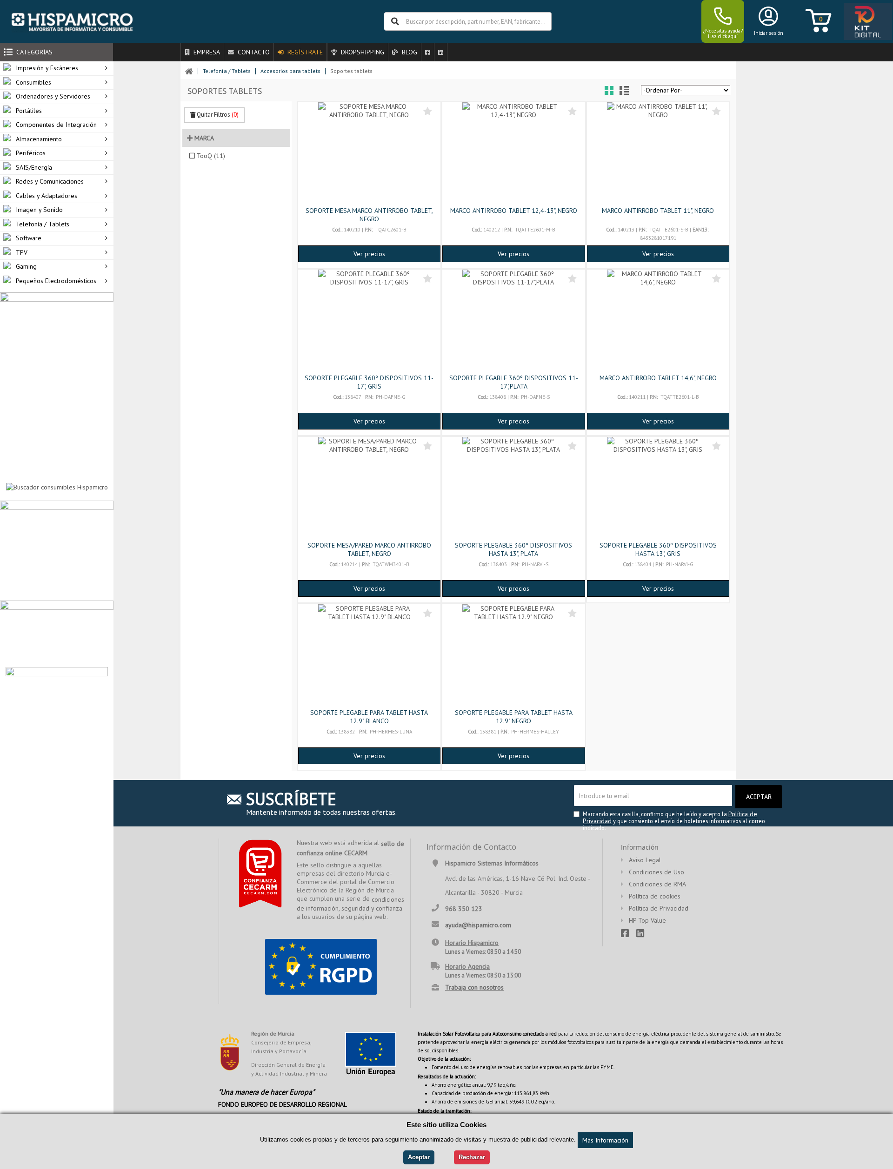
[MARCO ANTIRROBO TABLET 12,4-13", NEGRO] (513, 153)
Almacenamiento (39, 139)
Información (640, 847)
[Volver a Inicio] (189, 71)
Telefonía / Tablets (42, 224)
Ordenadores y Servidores (53, 96)
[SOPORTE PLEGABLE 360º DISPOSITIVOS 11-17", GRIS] (369, 321)
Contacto (253, 52)
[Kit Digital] (865, 22)
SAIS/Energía (34, 167)
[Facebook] (427, 52)
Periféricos (31, 153)
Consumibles (33, 82)
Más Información (605, 1140)
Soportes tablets (351, 70)
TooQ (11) (211, 156)
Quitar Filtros (217, 115)
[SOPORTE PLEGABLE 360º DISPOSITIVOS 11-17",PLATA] (513, 321)
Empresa (206, 52)
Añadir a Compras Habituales (427, 111)
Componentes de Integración (56, 124)
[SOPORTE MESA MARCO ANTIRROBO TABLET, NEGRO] (369, 153)
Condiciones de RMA (657, 884)
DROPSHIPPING (361, 52)
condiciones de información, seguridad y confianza (350, 904)
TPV (21, 252)
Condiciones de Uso (656, 872)
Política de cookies (654, 896)
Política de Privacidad (658, 908)
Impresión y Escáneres (47, 68)
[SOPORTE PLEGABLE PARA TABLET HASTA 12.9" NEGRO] (513, 655)
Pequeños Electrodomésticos (56, 281)
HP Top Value (647, 920)
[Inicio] (72, 21)
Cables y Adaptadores (46, 196)
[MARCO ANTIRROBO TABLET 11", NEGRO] (658, 153)
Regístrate (304, 52)
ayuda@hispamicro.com (478, 924)
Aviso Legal (645, 860)
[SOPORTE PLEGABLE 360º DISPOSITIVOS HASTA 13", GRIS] (658, 488)
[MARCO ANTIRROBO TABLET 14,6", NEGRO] (658, 321)
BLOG (408, 52)
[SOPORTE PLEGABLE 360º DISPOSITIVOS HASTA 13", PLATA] (513, 488)
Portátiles (29, 110)
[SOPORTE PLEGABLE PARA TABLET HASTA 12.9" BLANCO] (369, 655)
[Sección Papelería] (56, 550)
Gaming (26, 266)
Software (28, 238)
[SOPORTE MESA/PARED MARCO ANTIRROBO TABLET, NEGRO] (369, 488)
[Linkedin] (440, 52)
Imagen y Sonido (39, 209)
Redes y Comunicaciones (50, 181)
